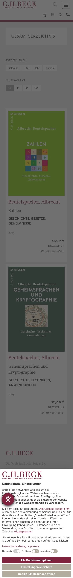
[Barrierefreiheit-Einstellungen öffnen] (8, 499)
